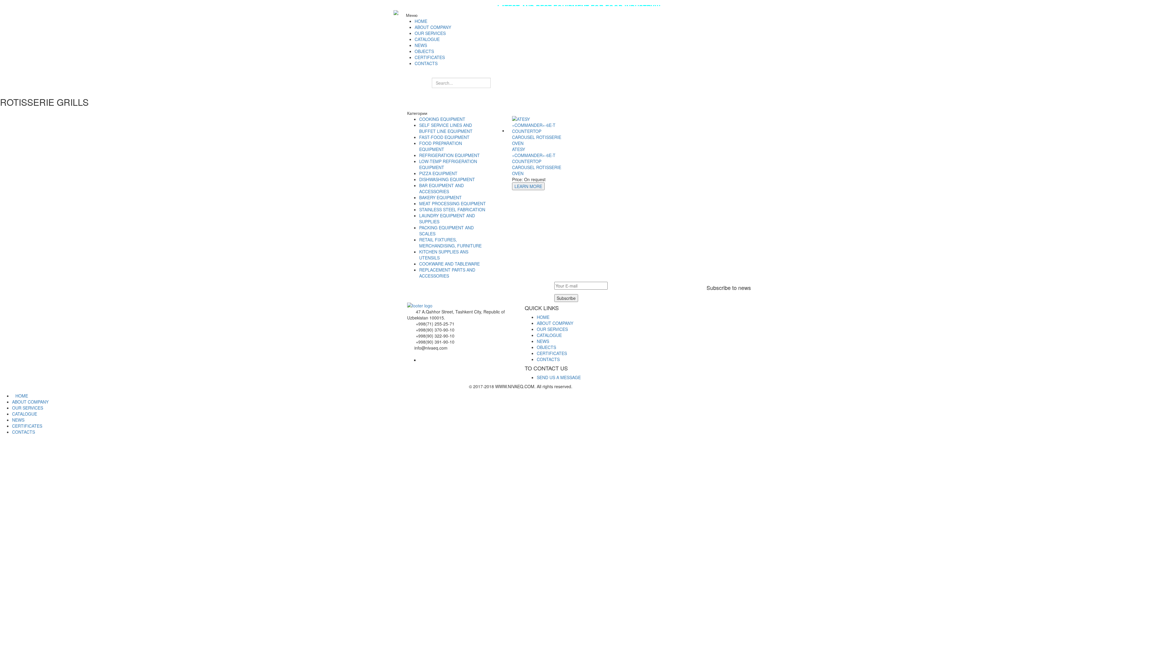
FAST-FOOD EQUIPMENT (444, 137)
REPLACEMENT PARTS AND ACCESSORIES (447, 273)
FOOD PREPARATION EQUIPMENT (440, 146)
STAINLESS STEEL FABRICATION (452, 209)
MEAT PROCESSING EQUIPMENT (452, 203)
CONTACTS (548, 359)
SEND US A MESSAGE (559, 377)
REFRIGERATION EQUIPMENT (449, 155)
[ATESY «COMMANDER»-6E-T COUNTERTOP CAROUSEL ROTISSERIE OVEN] (538, 130)
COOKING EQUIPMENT (442, 119)
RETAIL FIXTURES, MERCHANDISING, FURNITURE (450, 243)
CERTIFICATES (552, 353)
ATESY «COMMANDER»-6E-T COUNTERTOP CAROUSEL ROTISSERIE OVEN (536, 161)
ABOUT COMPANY (555, 323)
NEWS (543, 341)
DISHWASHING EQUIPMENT (447, 179)
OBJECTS (546, 347)
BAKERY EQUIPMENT (440, 197)
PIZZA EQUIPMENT (438, 173)
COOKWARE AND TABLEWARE (449, 264)
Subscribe (566, 298)
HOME (543, 317)
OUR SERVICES (552, 329)
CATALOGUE (549, 335)
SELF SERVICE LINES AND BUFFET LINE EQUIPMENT (446, 128)
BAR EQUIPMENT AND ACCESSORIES (441, 188)
